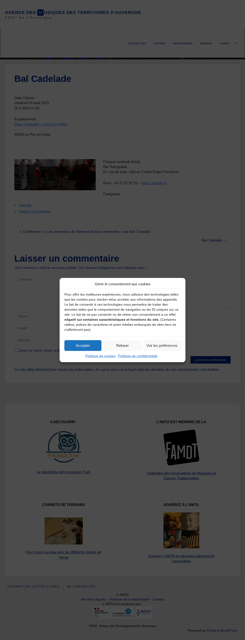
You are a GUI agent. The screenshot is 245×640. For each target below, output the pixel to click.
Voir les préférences (162, 345)
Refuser (122, 345)
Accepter (83, 345)
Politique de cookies (100, 356)
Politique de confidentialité (137, 356)
